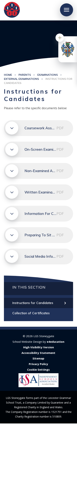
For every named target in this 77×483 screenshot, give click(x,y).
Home (8, 74)
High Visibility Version (38, 347)
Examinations (47, 74)
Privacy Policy (38, 364)
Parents (25, 74)
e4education (55, 341)
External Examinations (21, 79)
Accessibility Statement (38, 353)
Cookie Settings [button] (38, 369)
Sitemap (38, 358)
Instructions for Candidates (32, 303)
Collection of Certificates (31, 313)
